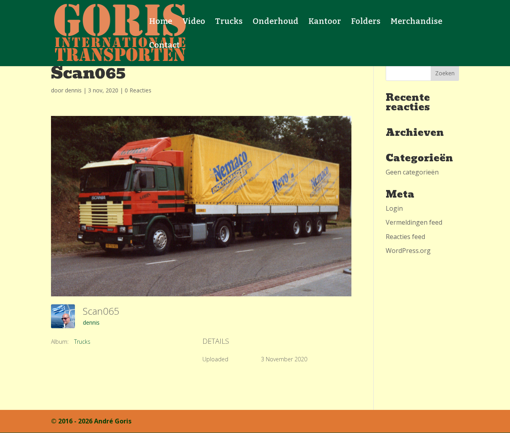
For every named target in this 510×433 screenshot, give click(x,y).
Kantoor (324, 22)
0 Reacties (138, 90)
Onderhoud (275, 22)
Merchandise (416, 22)
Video (193, 22)
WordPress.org (408, 250)
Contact (164, 46)
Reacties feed (405, 236)
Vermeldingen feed (414, 222)
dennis (73, 90)
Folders (366, 22)
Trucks (229, 22)
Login (394, 208)
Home (160, 22)
